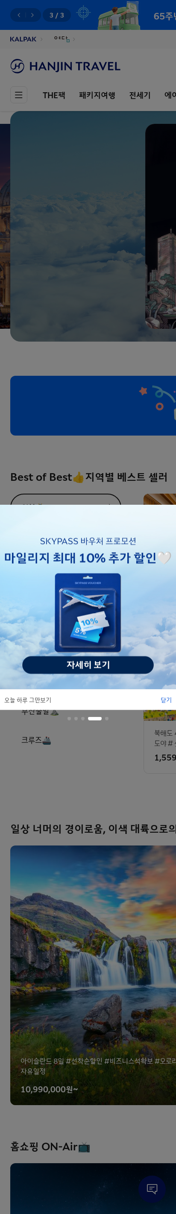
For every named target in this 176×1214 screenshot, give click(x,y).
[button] (69, 718)
